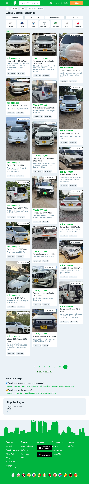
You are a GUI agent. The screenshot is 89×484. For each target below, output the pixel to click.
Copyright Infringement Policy (12, 467)
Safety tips (24, 450)
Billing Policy (10, 458)
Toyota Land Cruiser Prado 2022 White (62, 386)
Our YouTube (56, 454)
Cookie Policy (10, 462)
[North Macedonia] (75, 475)
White (9, 31)
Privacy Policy (10, 454)
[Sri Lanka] (55, 475)
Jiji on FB (55, 446)
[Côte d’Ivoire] (44, 475)
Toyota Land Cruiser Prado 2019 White (38, 386)
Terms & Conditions (12, 450)
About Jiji (9, 446)
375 (60, 367)
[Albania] (70, 475)
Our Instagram (57, 450)
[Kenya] (18, 475)
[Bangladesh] (49, 475)
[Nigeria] (13, 475)
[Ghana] (29, 475)
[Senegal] (39, 475)
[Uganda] (23, 475)
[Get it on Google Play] (44, 455)
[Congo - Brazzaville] (65, 475)
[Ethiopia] (34, 475)
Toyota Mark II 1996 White (14, 393)
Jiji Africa (71, 446)
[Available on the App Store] (44, 448)
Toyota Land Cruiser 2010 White (15, 386)
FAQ (22, 458)
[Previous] (23, 367)
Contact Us (25, 454)
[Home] (13, 3)
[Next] (65, 367)
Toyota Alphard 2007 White (31, 393)
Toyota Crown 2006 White (48, 393)
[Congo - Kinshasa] (60, 475)
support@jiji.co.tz (27, 446)
